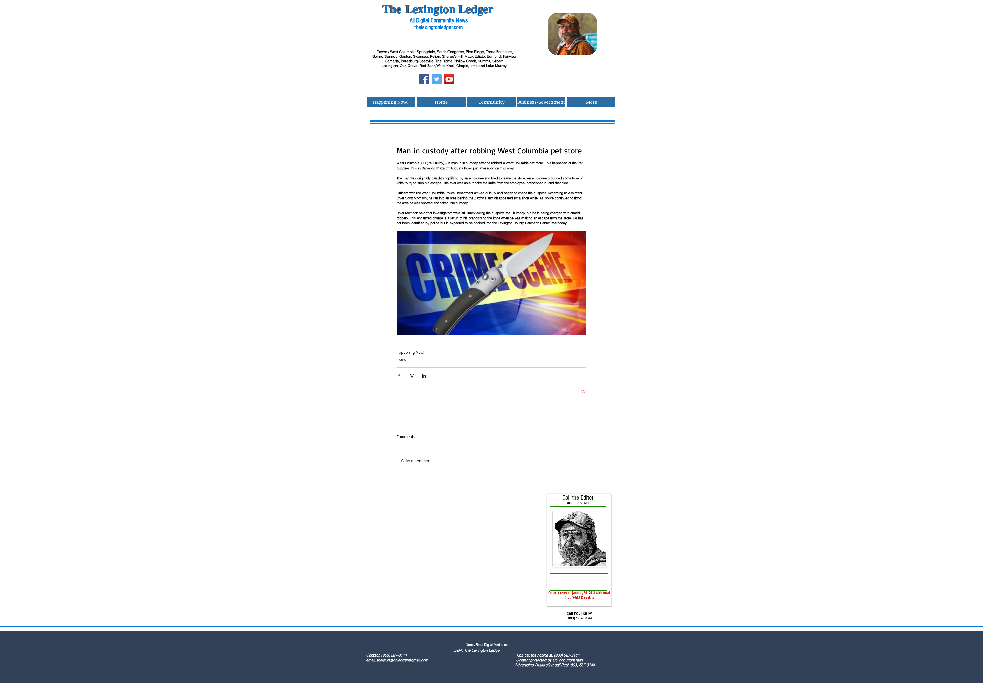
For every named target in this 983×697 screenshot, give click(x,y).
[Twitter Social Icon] (437, 79)
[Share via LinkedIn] (424, 375)
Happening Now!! (411, 352)
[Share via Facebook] (399, 375)
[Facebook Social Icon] (424, 79)
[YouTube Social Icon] (449, 79)
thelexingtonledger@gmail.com (402, 660)
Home (401, 359)
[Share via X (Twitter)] (411, 375)
